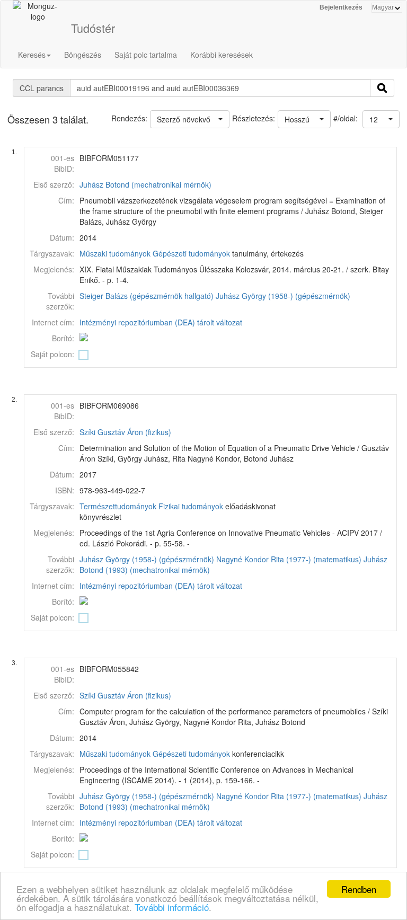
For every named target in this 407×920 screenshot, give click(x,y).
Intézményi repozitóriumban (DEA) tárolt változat (160, 322)
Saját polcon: (52, 354)
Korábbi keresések (221, 54)
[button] (381, 119)
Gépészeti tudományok (191, 253)
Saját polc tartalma (145, 54)
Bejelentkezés (341, 7)
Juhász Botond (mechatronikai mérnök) (145, 184)
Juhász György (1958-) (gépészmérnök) (283, 295)
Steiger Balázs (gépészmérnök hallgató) (146, 295)
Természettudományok (117, 506)
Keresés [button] (32, 54)
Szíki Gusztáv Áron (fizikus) (125, 432)
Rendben (358, 889)
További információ (172, 907)
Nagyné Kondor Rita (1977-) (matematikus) (288, 559)
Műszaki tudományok (115, 253)
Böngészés (82, 54)
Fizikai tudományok (190, 506)
